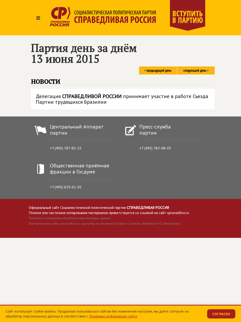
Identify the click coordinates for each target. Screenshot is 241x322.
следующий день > (196, 70)
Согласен (221, 314)
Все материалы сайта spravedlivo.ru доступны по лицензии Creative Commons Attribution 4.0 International (105, 223)
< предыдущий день (158, 70)
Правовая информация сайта (113, 316)
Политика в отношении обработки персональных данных (70, 218)
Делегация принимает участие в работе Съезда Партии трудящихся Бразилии (122, 99)
